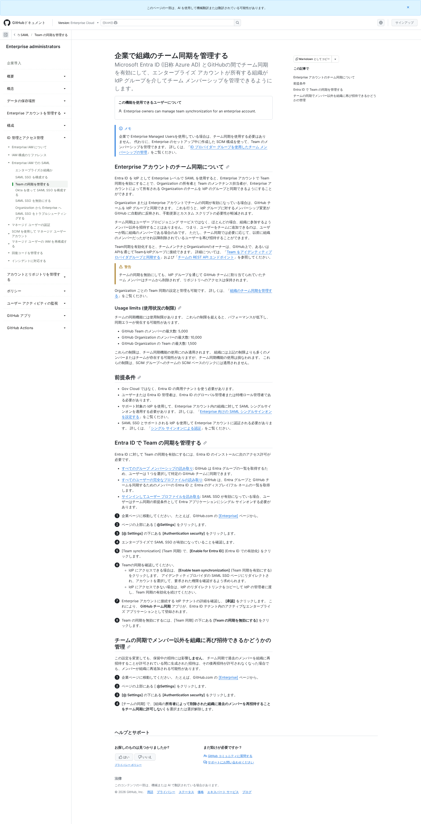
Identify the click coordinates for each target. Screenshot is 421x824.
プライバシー (166, 792)
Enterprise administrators (33, 46)
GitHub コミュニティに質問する (230, 756)
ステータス (186, 792)
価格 (201, 792)
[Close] (408, 7)
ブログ (247, 792)
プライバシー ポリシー (128, 764)
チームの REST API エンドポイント (206, 257)
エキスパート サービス (223, 792)
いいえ (147, 757)
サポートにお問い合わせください (231, 762)
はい (126, 757)
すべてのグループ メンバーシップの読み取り (157, 468)
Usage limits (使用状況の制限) (145, 308)
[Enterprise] (228, 516)
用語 (150, 792)
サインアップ (404, 22)
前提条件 (125, 377)
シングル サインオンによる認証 (176, 428)
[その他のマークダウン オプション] (335, 59)
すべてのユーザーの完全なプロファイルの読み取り (162, 480)
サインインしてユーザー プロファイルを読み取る (161, 496)
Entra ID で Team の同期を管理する (158, 443)
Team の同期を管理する (51, 35)
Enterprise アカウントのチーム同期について (169, 167)
